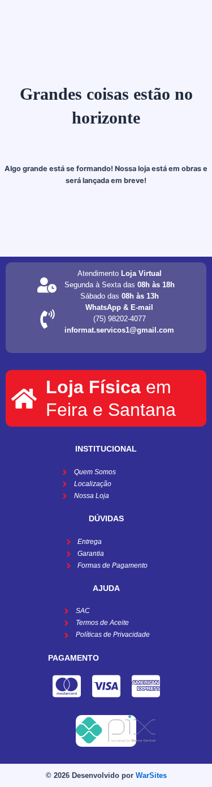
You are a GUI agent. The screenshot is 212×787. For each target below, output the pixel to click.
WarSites (151, 775)
